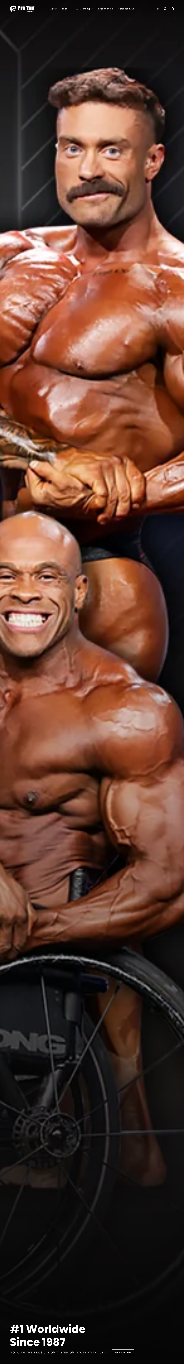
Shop (65, 8)
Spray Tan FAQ (126, 8)
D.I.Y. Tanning (83, 8)
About (53, 8)
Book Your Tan (105, 8)
